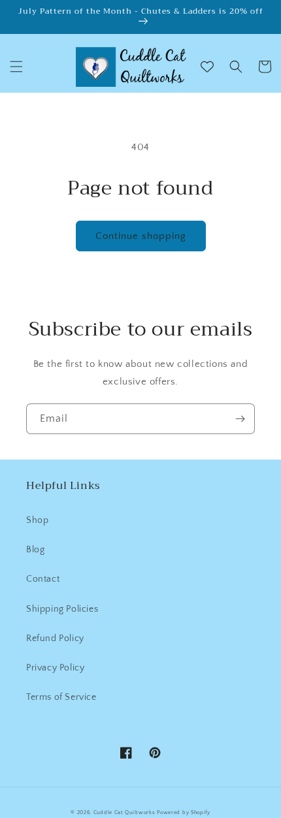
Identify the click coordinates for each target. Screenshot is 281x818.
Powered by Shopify (183, 812)
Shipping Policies (62, 609)
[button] (16, 66)
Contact (42, 579)
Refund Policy (55, 638)
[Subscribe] (239, 418)
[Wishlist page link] (207, 66)
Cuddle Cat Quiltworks (124, 812)
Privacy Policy (55, 668)
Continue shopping (140, 236)
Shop (37, 520)
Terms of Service (61, 697)
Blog (35, 549)
